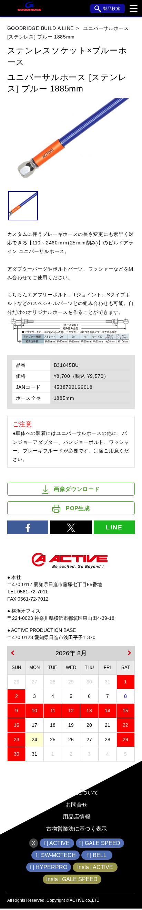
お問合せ (76, 805)
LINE (114, 527)
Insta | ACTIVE (95, 867)
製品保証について (76, 793)
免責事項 (76, 768)
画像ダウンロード (77, 489)
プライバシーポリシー (76, 780)
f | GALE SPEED (99, 843)
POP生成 (78, 508)
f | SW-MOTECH (56, 855)
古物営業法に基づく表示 (76, 829)
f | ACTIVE (57, 843)
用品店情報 (76, 817)
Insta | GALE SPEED (72, 879)
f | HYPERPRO (48, 867)
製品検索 (112, 8)
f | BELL (96, 855)
